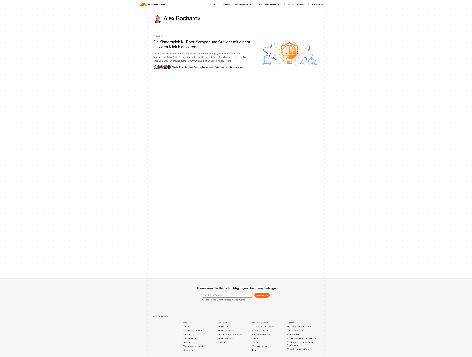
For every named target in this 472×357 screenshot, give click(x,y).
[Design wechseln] (289, 4)
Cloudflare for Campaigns (230, 334)
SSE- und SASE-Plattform (299, 326)
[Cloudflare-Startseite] (153, 4)
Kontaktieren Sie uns (315, 4)
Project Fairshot (225, 338)
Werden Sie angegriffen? (194, 346)
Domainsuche (189, 350)
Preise (260, 4)
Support (256, 342)
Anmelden (300, 4)
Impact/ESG (223, 342)
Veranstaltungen (259, 346)
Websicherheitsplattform (298, 349)
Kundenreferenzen (261, 334)
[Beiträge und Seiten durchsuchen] (293, 4)
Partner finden (190, 338)
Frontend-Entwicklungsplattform (302, 338)
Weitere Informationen (243, 4)
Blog (254, 350)
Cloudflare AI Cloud (296, 330)
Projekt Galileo (224, 326)
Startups (187, 342)
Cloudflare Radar (260, 330)
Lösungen (226, 4)
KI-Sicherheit (293, 334)
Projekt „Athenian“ (226, 330)
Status (255, 338)
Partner (187, 334)
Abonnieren (262, 295)
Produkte (213, 4)
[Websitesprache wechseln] (284, 4)
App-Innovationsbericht (263, 326)
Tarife (186, 326)
